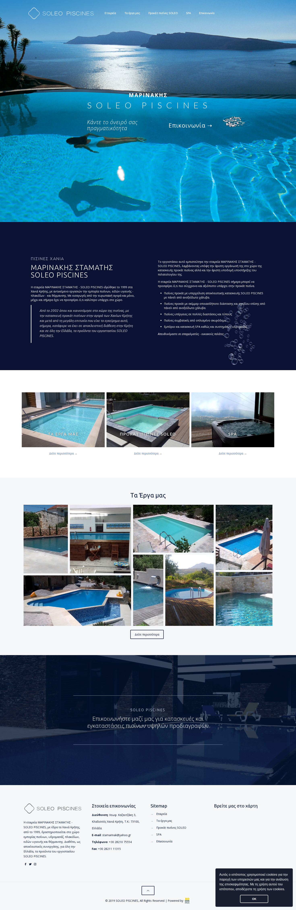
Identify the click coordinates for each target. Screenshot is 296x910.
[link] (187, 901)
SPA (158, 834)
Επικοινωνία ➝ (190, 125)
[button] (286, 889)
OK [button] (254, 899)
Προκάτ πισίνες (171, 827)
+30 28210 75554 (120, 842)
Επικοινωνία (164, 841)
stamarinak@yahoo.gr (116, 835)
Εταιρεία (161, 814)
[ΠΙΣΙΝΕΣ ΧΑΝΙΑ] (61, 13)
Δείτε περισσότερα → (63, 453)
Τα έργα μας (164, 821)
